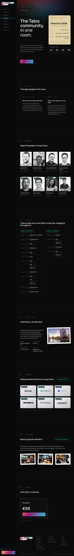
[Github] (23, 543)
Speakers (38, 539)
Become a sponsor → (63, 379)
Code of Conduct (40, 549)
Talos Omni (63, 544)
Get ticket (51, 539)
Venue (37, 544)
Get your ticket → (26, 61)
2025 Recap (39, 546)
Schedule (38, 542)
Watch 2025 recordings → (62, 439)
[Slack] (21, 543)
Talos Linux (63, 542)
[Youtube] (25, 543)
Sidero (62, 539)
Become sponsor (53, 542)
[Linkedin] (28, 543)
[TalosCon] (8, 3)
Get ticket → (34, 514)
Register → (8, 552)
